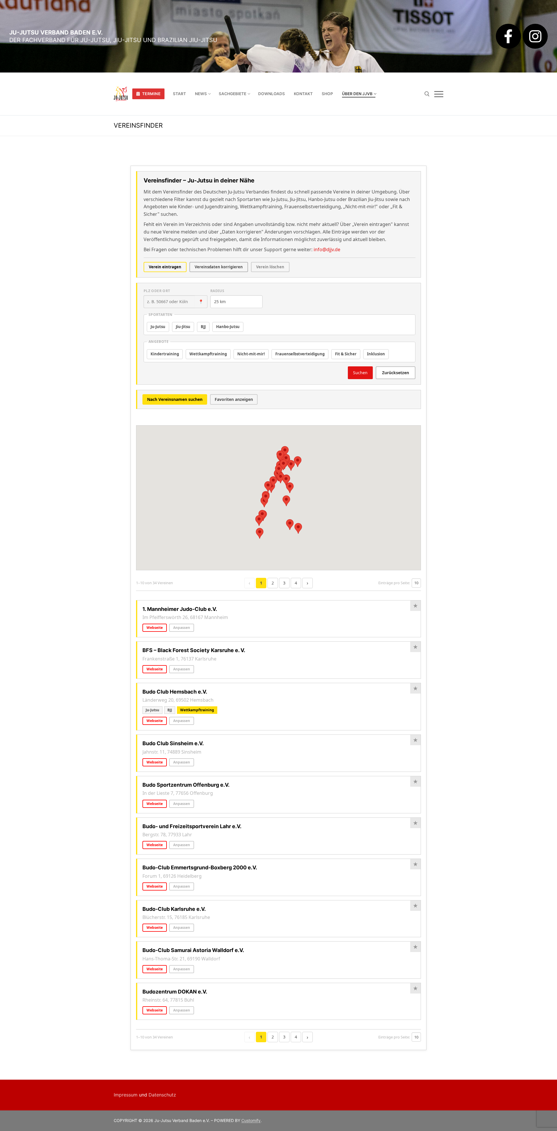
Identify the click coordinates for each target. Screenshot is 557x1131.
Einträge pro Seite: (394, 582)
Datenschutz (162, 1095)
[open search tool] (427, 94)
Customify (251, 1120)
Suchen (360, 372)
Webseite (155, 627)
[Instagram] (535, 36)
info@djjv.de (327, 249)
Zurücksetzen (395, 372)
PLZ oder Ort (157, 290)
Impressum (126, 1095)
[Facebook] (508, 36)
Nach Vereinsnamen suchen (174, 399)
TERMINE (150, 93)
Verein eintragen (165, 266)
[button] (285, 451)
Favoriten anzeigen (234, 399)
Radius (217, 290)
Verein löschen (270, 266)
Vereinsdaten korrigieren (219, 266)
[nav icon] (438, 94)
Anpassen (181, 627)
